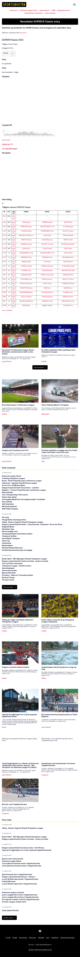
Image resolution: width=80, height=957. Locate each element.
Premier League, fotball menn (14, 902)
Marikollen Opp (8, 529)
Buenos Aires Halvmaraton (12, 859)
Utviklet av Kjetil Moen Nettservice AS (40, 949)
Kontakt (14, 937)
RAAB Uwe (47, 288)
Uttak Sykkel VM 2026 (10, 910)
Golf (43, 461)
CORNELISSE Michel (68, 284)
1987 (4, 301)
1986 (4, 305)
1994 (4, 270)
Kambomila (6, 543)
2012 (4, 262)
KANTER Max (68, 222)
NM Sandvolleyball (9, 506)
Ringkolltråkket (8, 527)
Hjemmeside (6, 140)
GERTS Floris (68, 248)
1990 (4, 288)
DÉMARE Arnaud (47, 222)
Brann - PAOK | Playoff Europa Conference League (22, 481)
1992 (4, 279)
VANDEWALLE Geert (68, 301)
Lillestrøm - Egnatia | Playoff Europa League (19, 483)
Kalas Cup (6, 541)
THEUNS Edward (26, 231)
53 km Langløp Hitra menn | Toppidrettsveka (19, 895)
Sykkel (4, 678)
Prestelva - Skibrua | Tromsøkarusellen (17, 575)
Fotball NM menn (8, 881)
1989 (4, 292)
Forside (8, 937)
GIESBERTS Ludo (47, 301)
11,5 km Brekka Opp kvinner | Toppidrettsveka (20, 879)
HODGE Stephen (26, 297)
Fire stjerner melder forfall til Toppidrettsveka (20, 899)
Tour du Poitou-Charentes (12, 563)
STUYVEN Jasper (68, 227)
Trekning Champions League (13, 478)
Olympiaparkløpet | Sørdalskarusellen (17, 534)
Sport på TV (14, 10)
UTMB (53, 10)
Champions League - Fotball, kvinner (16, 566)
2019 (4, 231)
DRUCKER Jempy (47, 240)
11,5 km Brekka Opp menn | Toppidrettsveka (19, 884)
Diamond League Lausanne (13, 892)
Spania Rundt (44, 10)
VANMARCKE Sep (26, 257)
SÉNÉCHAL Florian (26, 227)
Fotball (43, 361)
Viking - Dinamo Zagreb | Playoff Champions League (22, 522)
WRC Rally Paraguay (10, 509)
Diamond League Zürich (28, 10)
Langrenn (44, 775)
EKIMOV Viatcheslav (47, 275)
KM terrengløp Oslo (10, 531)
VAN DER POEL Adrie (68, 270)
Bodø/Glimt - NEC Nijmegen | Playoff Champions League (24, 559)
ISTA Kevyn (47, 262)
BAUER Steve (68, 288)
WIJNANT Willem (47, 305)
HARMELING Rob (68, 275)
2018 (4, 235)
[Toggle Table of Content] (11, 53)
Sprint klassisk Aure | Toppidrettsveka (17, 874)
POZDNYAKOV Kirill (68, 266)
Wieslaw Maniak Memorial (12, 548)
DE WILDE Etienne (47, 292)
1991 (4, 284)
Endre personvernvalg (67, 937)
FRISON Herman (47, 279)
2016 (4, 244)
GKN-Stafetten (8, 504)
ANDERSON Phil (26, 275)
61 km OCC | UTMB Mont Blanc (13, 485)
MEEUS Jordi (26, 222)
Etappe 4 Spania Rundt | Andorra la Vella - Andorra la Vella (25, 561)
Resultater (23, 33)
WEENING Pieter (47, 257)
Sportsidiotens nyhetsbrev (33, 13)
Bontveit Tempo (8, 577)
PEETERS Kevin (68, 262)
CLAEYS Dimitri (47, 248)
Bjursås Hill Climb (9, 573)
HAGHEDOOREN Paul (26, 301)
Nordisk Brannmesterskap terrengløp (17, 550)
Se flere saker (8, 918)
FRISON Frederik (68, 235)
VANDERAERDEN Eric (26, 292)
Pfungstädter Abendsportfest (14, 520)
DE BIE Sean (26, 248)
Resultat (13, 223)
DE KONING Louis (26, 279)
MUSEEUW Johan (47, 270)
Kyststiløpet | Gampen (11, 538)
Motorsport (45, 414)
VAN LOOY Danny (68, 279)
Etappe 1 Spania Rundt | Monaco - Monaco (18, 877)
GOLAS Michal (68, 253)
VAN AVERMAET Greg (26, 253)
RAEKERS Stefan (68, 297)
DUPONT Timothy (47, 244)
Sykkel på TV (7, 144)
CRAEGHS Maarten (47, 266)
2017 (4, 240)
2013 (4, 257)
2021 (4, 227)
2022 (4, 222)
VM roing (5, 517)
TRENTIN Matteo (26, 240)
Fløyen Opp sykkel (9, 497)
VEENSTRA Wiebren (26, 284)
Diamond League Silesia (11, 861)
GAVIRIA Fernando (26, 244)
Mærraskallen (7, 492)
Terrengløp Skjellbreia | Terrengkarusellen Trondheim (23, 499)
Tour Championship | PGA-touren (15, 495)
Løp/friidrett (6, 361)
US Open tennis (8, 580)
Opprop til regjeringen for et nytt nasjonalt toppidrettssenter (27, 850)
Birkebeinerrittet (64, 10)
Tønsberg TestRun (9, 536)
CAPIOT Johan (47, 284)
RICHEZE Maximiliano (68, 244)
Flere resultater (7, 310)
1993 (4, 275)
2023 (4, 216)
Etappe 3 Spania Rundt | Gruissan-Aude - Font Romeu (23, 848)
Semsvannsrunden (9, 570)
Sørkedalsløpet (8, 568)
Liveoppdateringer (9, 148)
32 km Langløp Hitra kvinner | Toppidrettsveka (20, 897)
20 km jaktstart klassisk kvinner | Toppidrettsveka (21, 866)
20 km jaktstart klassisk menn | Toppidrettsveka (21, 863)
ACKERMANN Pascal (47, 231)
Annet (4, 727)
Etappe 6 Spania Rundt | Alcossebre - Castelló (20, 488)
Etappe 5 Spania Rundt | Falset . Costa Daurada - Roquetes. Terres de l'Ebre (32, 524)
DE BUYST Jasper (68, 231)
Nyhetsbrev (54, 937)
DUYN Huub (47, 235)
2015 (4, 248)
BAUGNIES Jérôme (68, 257)
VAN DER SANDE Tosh (47, 227)
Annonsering (23, 937)
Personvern (32, 937)
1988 (4, 297)
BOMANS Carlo (26, 270)
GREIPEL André (68, 240)
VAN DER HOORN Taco (26, 235)
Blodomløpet (7, 545)
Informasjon (13, 218)
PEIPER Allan (26, 305)
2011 (4, 266)
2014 (4, 253)
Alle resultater (50, 13)
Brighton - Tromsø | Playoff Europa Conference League (24, 490)
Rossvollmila (7, 502)
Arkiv (47, 937)
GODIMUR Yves (68, 305)
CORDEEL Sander (26, 266)
